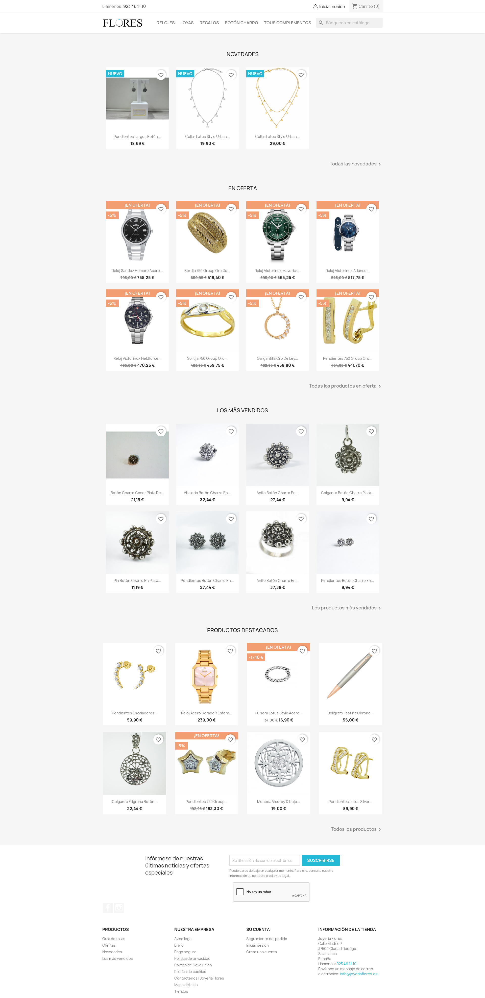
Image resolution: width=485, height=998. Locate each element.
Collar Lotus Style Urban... (207, 136)
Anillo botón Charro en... (278, 492)
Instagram (119, 908)
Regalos (209, 23)
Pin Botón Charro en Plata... (137, 580)
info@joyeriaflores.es (358, 973)
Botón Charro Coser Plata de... (137, 492)
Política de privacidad (192, 958)
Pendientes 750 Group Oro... (347, 358)
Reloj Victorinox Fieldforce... (137, 358)
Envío (179, 945)
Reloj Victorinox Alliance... (348, 270)
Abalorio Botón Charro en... (207, 492)
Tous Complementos (287, 23)
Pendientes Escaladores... (134, 713)
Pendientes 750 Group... (207, 801)
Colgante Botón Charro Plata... (347, 492)
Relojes (166, 23)
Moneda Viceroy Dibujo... (278, 801)
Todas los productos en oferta (346, 386)
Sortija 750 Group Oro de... (207, 270)
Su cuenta (258, 929)
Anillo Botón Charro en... (278, 580)
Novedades (112, 951)
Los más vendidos (117, 958)
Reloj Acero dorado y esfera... (206, 713)
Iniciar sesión (257, 945)
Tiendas (181, 991)
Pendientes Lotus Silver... (350, 801)
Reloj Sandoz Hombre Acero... (137, 270)
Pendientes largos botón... (137, 136)
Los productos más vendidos (347, 608)
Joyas (187, 23)
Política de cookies (190, 971)
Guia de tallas (113, 938)
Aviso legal (183, 938)
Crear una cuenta (261, 951)
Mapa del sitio (186, 984)
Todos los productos (357, 829)
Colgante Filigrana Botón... (134, 801)
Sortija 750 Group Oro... (207, 358)
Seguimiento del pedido (266, 938)
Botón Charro (241, 23)
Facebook (108, 908)
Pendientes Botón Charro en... (207, 580)
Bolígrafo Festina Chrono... (351, 713)
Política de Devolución (193, 965)
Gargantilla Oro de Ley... (277, 358)
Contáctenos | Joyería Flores (199, 978)
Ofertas (109, 945)
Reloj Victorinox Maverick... (278, 270)
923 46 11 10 (134, 6)
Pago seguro (185, 951)
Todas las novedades (356, 164)
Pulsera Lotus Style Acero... (278, 713)
